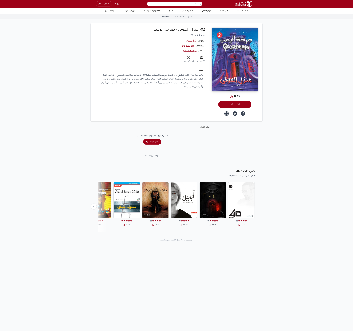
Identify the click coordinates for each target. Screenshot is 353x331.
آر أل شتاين (191, 41)
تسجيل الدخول (104, 4)
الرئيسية (189, 240)
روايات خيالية (188, 46)
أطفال (171, 11)
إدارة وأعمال (206, 11)
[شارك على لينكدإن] (235, 113)
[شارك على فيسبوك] (243, 113)
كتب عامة (224, 11)
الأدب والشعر (187, 11)
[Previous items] (94, 206)
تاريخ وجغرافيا (129, 11)
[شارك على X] (226, 113)
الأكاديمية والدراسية (152, 11)
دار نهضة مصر (189, 51)
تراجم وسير (109, 11)
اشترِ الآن (235, 104)
